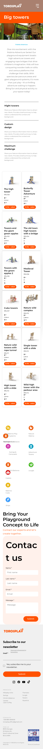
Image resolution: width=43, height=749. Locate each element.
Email (9, 589)
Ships (8, 505)
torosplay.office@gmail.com (12, 722)
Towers (24, 698)
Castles (8, 478)
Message (10, 600)
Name (9, 568)
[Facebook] (19, 682)
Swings (5, 695)
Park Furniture (9, 442)
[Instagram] (14, 682)
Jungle (31, 470)
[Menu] (37, 6)
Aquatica (25, 700)
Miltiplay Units (8, 692)
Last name (11, 579)
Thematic (25, 692)
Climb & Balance (9, 698)
